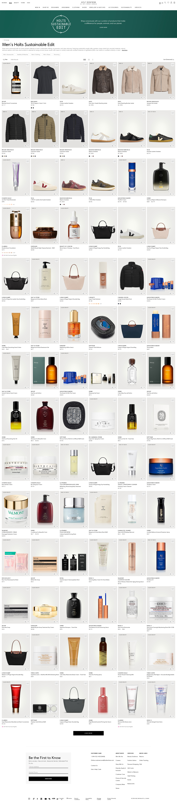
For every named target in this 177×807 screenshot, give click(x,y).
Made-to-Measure (132, 772)
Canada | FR (61, 799)
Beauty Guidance (132, 756)
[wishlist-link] (168, 3)
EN (160, 3)
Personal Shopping (133, 764)
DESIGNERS (55, 7)
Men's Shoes (46, 54)
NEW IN (37, 7)
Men (10, 3)
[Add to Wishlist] (28, 98)
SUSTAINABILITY (126, 7)
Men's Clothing (36, 54)
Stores (117, 788)
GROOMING (66, 7)
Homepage (6, 40)
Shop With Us (119, 764)
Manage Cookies (99, 799)
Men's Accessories (8, 54)
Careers (118, 760)
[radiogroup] (88, 59)
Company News (120, 784)
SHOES (84, 7)
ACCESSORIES (113, 7)
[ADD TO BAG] (25, 98)
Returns (141, 756)
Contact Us (94, 765)
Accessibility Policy (89, 799)
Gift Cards (130, 768)
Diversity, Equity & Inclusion (121, 769)
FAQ (140, 764)
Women (4, 2)
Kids (28, 2)
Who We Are (119, 756)
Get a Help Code (96, 769)
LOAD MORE (88, 733)
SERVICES (138, 7)
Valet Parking (131, 776)
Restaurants (130, 783)
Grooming (56, 54)
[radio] (84, 59)
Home (23, 2)
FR (162, 3)
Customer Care (120, 774)
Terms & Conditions (77, 799)
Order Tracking (143, 760)
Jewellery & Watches (22, 54)
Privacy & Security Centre (121, 779)
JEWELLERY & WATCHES (97, 7)
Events (129, 780)
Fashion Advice (131, 760)
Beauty (16, 2)
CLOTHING (76, 7)
